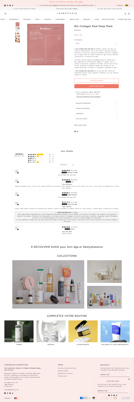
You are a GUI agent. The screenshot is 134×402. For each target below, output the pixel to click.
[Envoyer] (126, 390)
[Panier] (129, 14)
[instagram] (7, 5)
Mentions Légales (63, 370)
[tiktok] (12, 5)
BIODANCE (77, 30)
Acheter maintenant (96, 86)
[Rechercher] (5, 14)
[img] (66, 170)
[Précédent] (38, 5)
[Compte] (125, 14)
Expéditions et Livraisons (65, 373)
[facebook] (5, 5)
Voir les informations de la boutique (88, 96)
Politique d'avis (62, 376)
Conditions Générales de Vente (67, 368)
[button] (77, 131)
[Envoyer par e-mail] (75, 131)
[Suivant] (95, 5)
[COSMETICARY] (67, 13)
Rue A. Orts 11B (94, 92)
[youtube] (10, 5)
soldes (80, 2)
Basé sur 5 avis (19, 156)
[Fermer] (129, 379)
